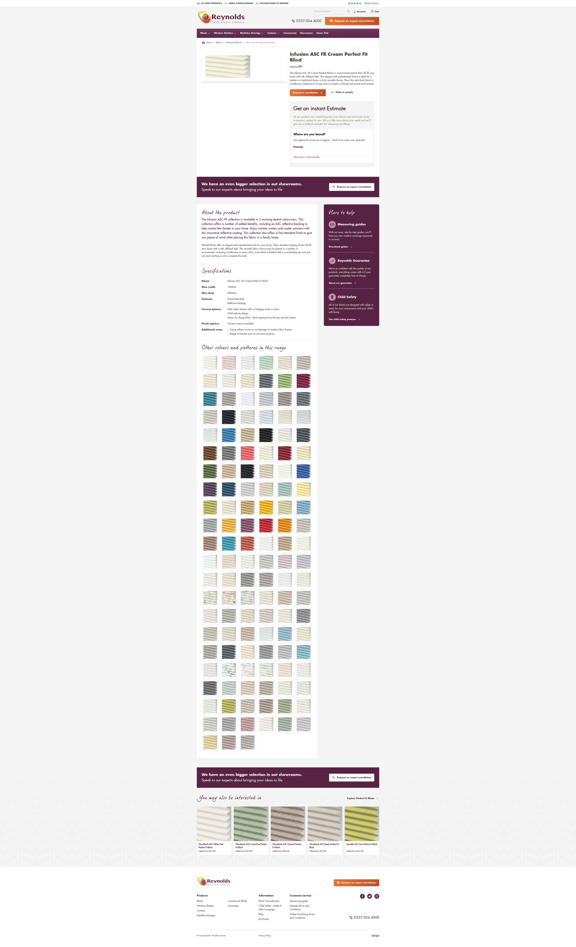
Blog (261, 914)
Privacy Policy (265, 936)
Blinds (200, 901)
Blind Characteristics (269, 901)
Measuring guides (299, 901)
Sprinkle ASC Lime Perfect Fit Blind (361, 844)
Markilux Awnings (206, 915)
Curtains (201, 910)
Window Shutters (205, 906)
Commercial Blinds (237, 901)
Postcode (298, 147)
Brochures (264, 919)
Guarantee (233, 906)
